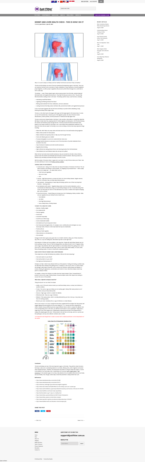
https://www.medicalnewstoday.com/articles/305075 (48, 382)
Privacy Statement (39, 446)
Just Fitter (40, 459)
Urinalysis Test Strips (45, 303)
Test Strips (37, 15)
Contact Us (78, 15)
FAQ (36, 437)
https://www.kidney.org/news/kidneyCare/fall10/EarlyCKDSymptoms (52, 395)
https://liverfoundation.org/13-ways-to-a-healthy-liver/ (49, 393)
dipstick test (43, 282)
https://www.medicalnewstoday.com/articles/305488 (48, 380)
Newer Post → (81, 420)
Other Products (46, 15)
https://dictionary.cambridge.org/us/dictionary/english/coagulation (51, 384)
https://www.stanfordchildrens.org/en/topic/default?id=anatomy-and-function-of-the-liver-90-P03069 (59, 388)
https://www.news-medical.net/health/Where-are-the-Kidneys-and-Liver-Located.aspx (56, 386)
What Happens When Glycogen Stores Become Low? (103, 50)
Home (36, 435)
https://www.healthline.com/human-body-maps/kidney (48, 390)
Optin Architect (3, 460)
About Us (62, 15)
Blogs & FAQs (55, 15)
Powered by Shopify (48, 459)
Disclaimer (37, 448)
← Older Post (38, 420)
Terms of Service (38, 444)
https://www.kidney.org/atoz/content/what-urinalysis (48, 397)
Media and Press (38, 442)
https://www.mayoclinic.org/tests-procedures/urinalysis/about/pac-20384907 (54, 399)
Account (93, 1)
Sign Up (81, 443)
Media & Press (70, 15)
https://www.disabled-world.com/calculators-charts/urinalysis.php (51, 401)
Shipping (37, 440)
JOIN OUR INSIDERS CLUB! (102, 15)
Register (84, 1)
